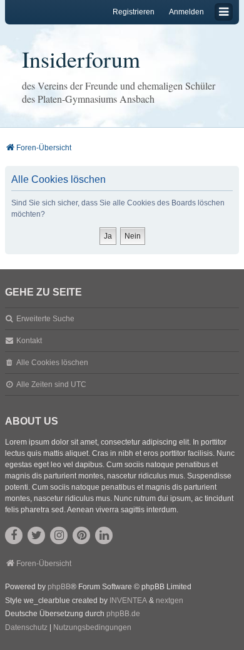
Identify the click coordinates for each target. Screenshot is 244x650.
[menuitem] (26, 628)
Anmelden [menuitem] (186, 12)
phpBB (59, 586)
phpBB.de (123, 613)
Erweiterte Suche (45, 318)
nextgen (169, 600)
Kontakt (29, 340)
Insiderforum (81, 59)
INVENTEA (128, 600)
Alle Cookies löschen (52, 362)
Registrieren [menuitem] (134, 12)
